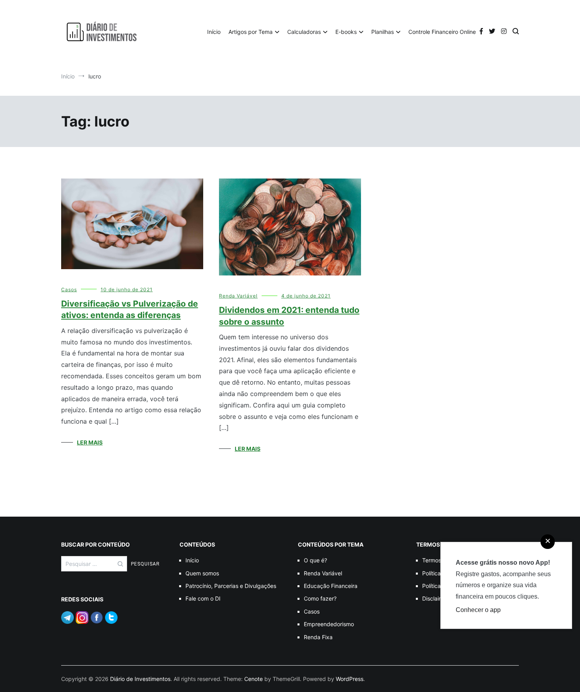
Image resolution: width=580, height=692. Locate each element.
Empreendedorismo (329, 624)
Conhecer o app (478, 609)
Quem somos (202, 573)
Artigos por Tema (250, 31)
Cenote (253, 678)
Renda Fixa (318, 637)
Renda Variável (238, 296)
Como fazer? (320, 598)
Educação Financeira (330, 585)
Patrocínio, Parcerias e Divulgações (230, 585)
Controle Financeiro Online (442, 31)
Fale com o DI (203, 598)
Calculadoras (304, 31)
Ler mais (90, 442)
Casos (69, 289)
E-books (346, 31)
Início (214, 31)
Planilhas (382, 31)
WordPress (349, 678)
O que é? (315, 560)
